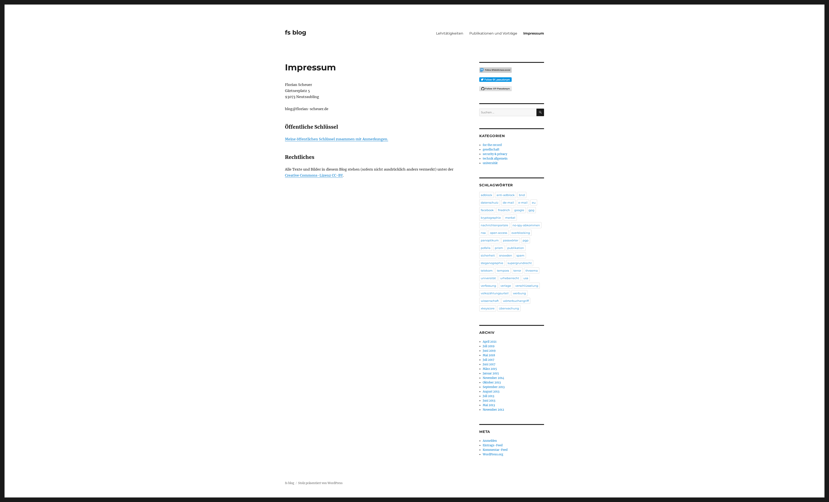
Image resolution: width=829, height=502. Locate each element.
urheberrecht (509, 278)
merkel (510, 217)
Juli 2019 (489, 346)
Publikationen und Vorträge (493, 33)
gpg (531, 210)
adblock (486, 195)
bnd (522, 195)
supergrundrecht (520, 263)
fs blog (295, 32)
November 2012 (493, 410)
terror (517, 270)
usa (525, 278)
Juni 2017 (489, 364)
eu (534, 202)
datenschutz (489, 202)
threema (531, 270)
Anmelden (490, 441)
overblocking (520, 232)
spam (520, 255)
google (519, 210)
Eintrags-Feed (493, 445)
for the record (492, 145)
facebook (487, 210)
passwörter (510, 240)
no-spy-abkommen (526, 225)
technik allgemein (495, 158)
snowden (505, 255)
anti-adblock (506, 195)
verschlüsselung (526, 285)
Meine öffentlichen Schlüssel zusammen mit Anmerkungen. (336, 139)
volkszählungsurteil (495, 293)
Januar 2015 (491, 373)
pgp (525, 240)
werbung (519, 293)
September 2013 (494, 387)
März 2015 (490, 369)
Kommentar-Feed (495, 450)
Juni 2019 (489, 351)
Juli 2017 (488, 360)
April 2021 (490, 342)
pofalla (485, 248)
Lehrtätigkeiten (449, 33)
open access (498, 232)
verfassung (488, 285)
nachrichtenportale (494, 225)
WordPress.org (493, 454)
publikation (515, 248)
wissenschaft (490, 300)
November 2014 (493, 378)
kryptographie (491, 217)
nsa (483, 232)
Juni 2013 (489, 400)
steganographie (492, 263)
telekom (487, 270)
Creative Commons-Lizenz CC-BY (314, 175)
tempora (503, 270)
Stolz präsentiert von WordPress (320, 483)
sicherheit (488, 255)
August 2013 (491, 391)
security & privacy (495, 154)
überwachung (509, 308)
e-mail (523, 202)
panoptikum (490, 240)
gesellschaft (491, 149)
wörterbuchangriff (516, 300)
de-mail (508, 202)
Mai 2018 (489, 355)
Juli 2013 (488, 396)
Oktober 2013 (492, 382)
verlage (505, 285)
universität (490, 163)
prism (499, 248)
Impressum (533, 33)
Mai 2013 (489, 405)
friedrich (504, 210)
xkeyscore (488, 308)
